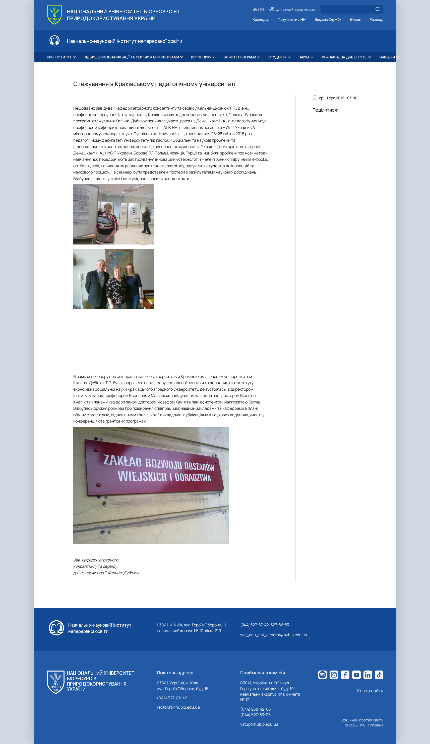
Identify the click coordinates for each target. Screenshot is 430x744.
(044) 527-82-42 (172, 698)
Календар (261, 20)
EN (262, 9)
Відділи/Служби (328, 20)
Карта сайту (370, 690)
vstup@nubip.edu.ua (259, 724)
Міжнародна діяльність (344, 57)
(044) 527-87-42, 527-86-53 (264, 624)
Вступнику (201, 57)
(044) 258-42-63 (255, 709)
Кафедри (387, 57)
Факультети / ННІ (292, 20)
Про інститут (59, 57)
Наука (304, 57)
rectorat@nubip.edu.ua (178, 707)
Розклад (376, 20)
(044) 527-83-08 (255, 714)
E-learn (355, 20)
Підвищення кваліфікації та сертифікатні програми (131, 57)
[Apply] (377, 9)
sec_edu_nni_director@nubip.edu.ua (273, 634)
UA (255, 9)
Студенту (277, 57)
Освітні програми (239, 57)
